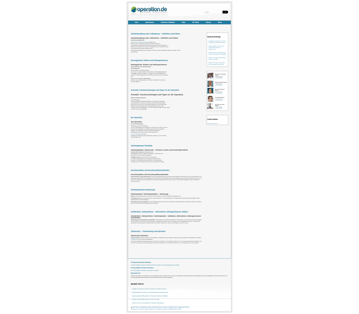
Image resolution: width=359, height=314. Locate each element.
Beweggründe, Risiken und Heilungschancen (149, 60)
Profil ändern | (144, 270)
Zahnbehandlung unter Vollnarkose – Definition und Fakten (155, 34)
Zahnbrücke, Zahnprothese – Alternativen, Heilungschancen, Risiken (159, 212)
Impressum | (181, 307)
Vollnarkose (136, 71)
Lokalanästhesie (134, 239)
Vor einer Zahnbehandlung (137, 134)
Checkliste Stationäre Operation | (138, 265)
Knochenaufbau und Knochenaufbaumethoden (150, 170)
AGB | (169, 307)
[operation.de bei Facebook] (171, 309)
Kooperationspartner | (157, 307)
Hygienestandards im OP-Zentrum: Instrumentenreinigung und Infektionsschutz (216, 48)
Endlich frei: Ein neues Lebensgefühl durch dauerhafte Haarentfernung (148, 303)
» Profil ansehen (219, 78)
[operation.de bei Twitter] (180, 309)
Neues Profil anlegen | (136, 270)
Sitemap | (165, 307)
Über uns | (138, 307)
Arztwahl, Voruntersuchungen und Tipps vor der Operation (155, 90)
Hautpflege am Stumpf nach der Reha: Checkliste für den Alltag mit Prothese (149, 288)
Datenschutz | (174, 307)
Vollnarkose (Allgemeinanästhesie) (140, 42)
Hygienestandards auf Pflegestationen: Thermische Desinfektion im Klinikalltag (149, 295)
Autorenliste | (151, 270)
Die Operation (136, 117)
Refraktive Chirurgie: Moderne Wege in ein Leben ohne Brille (145, 299)
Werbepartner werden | (146, 307)
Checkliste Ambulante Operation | (153, 265)
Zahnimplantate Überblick (141, 146)
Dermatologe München (212, 123)
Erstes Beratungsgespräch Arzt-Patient (170, 265)
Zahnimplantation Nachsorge (143, 190)
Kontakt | (187, 307)
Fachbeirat (156, 270)
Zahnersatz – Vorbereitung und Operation (148, 231)
